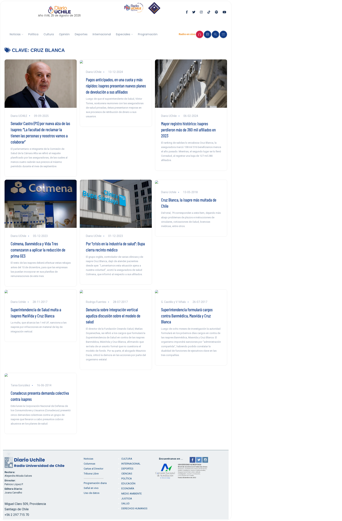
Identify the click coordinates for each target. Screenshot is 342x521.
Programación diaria (95, 483)
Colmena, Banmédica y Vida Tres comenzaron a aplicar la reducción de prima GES (38, 249)
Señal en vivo (91, 488)
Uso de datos (91, 492)
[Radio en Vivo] (199, 34)
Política (33, 34)
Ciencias (126, 473)
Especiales (123, 34)
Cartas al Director (93, 468)
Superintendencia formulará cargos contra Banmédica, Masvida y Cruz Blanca (187, 315)
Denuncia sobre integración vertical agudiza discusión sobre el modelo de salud (113, 315)
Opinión (64, 34)
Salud (125, 503)
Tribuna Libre (91, 473)
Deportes (81, 34)
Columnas (89, 463)
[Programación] (207, 34)
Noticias (15, 34)
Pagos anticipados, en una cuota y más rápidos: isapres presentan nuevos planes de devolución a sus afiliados (116, 85)
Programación (148, 34)
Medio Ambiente (131, 493)
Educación (128, 483)
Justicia (126, 498)
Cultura (49, 34)
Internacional (102, 34)
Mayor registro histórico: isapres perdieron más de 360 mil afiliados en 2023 (188, 129)
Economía (127, 488)
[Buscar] (215, 34)
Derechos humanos (134, 508)
